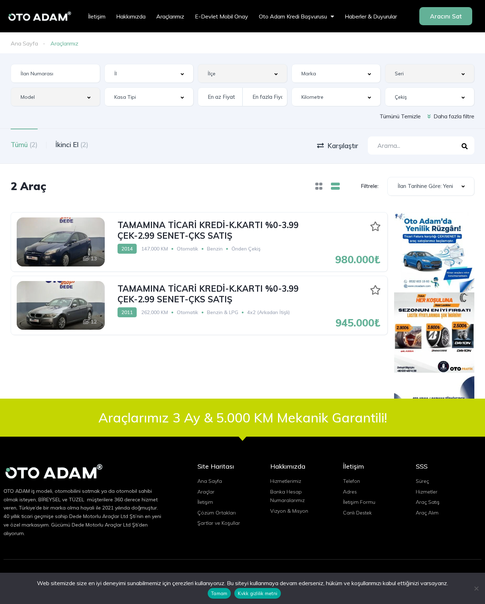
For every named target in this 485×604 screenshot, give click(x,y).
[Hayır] (476, 588)
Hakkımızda (131, 16)
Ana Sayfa (24, 43)
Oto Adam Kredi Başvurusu (293, 16)
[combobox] (149, 73)
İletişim (96, 16)
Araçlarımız (170, 16)
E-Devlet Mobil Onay (221, 16)
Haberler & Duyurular (371, 16)
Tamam (219, 593)
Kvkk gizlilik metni (257, 593)
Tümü (24, 144)
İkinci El (71, 144)
